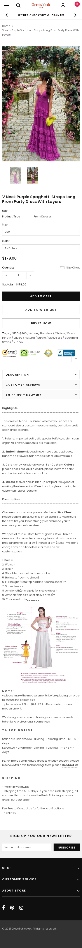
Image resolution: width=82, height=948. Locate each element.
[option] (41, 15)
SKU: (5, 211)
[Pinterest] (12, 907)
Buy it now (41, 323)
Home (6, 26)
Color (5, 241)
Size (5, 224)
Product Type (11, 216)
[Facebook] (3, 907)
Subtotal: (8, 284)
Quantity (8, 267)
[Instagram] (21, 907)
